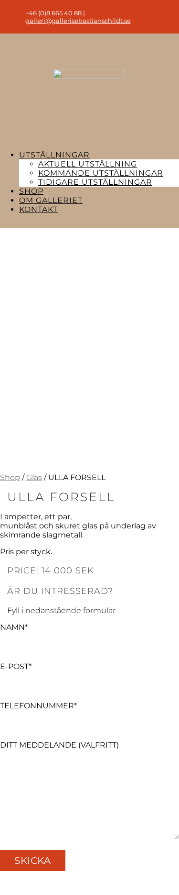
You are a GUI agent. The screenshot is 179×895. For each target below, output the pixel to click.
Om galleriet (51, 200)
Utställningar (54, 154)
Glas (34, 477)
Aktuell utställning (87, 163)
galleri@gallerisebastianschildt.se (78, 20)
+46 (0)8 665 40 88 (53, 13)
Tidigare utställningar (95, 182)
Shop (31, 191)
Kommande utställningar (100, 173)
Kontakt (38, 209)
